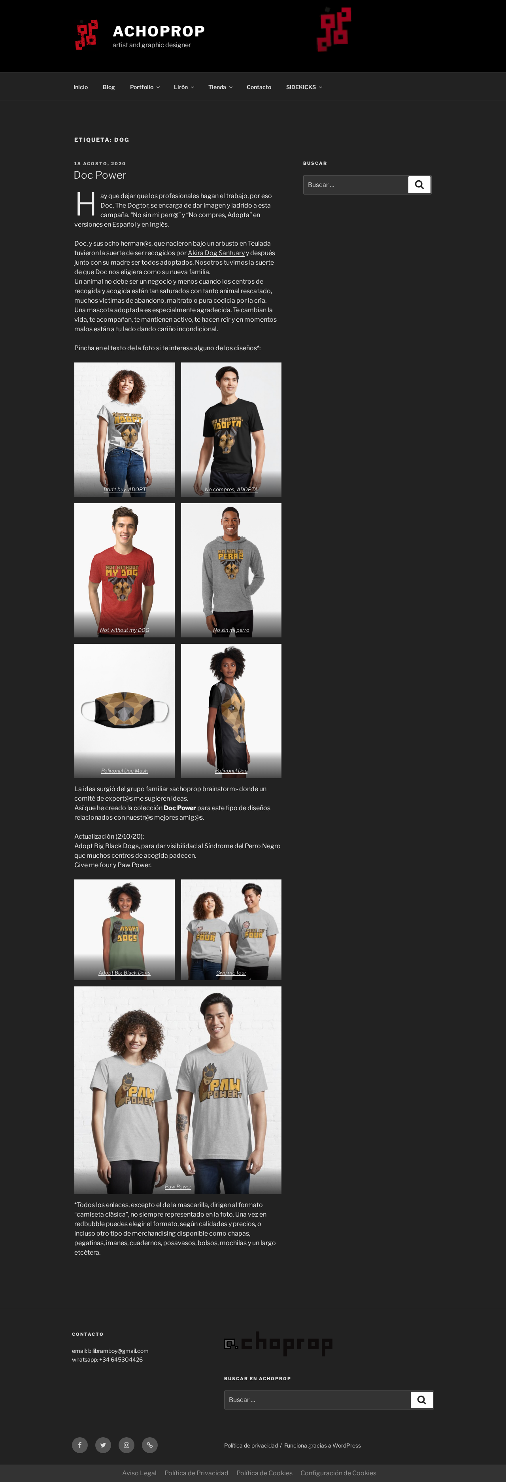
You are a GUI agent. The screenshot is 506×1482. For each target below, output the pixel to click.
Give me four (231, 973)
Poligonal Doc (231, 771)
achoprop (159, 31)
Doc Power (100, 175)
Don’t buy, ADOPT (125, 489)
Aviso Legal (139, 1473)
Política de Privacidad (196, 1473)
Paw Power (178, 1187)
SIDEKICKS (301, 87)
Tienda (217, 87)
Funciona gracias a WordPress (322, 1445)
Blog (109, 87)
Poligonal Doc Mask (124, 771)
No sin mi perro (231, 630)
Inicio (81, 87)
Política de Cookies (264, 1473)
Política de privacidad (251, 1445)
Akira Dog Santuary (216, 253)
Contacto (259, 87)
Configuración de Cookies (338, 1473)
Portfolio (141, 87)
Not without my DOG (124, 630)
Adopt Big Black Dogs (124, 973)
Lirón (181, 87)
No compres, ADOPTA (231, 489)
